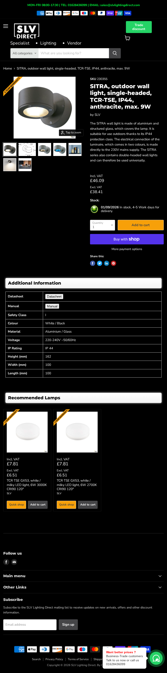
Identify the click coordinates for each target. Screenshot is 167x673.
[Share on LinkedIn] (106, 263)
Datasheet (54, 296)
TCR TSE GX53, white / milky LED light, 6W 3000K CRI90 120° (27, 484)
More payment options (127, 249)
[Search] (115, 53)
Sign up (68, 624)
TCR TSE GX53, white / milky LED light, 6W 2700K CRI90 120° (77, 484)
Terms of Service (78, 659)
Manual (52, 306)
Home (7, 68)
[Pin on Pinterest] (113, 263)
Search (36, 659)
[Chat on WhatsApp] (156, 658)
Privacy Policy (54, 659)
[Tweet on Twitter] (99, 263)
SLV (97, 115)
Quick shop (16, 505)
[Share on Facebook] (92, 263)
